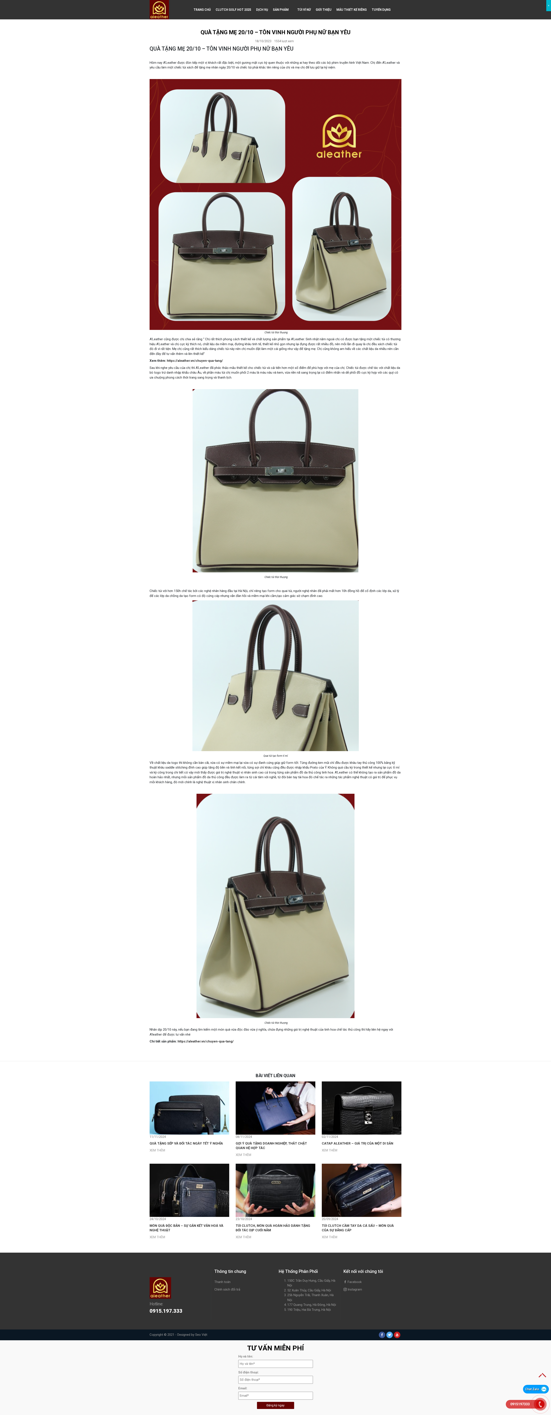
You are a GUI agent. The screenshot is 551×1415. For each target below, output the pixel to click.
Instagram (354, 1289)
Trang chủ (202, 9)
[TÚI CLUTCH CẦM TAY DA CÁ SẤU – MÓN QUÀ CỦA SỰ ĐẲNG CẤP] (361, 1190)
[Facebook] (382, 1335)
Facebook (354, 1282)
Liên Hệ (198, 29)
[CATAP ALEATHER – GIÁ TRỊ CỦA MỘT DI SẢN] (361, 1108)
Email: (242, 1388)
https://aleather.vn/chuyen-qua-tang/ (195, 361)
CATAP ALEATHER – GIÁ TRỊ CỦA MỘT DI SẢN (357, 1143)
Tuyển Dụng (381, 9)
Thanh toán (222, 1282)
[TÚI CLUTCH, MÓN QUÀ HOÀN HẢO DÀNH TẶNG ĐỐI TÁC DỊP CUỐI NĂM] (275, 1190)
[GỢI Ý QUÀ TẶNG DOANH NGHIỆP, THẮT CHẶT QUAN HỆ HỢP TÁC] (275, 1108)
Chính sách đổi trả (227, 1289)
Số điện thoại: (248, 1372)
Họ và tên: (245, 1356)
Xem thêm (157, 1150)
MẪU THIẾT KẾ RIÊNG (351, 9)
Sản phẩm (281, 9)
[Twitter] (389, 1335)
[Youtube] (397, 1335)
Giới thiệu (323, 9)
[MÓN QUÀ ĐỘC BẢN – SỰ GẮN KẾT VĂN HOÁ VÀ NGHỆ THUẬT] (189, 1190)
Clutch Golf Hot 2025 (233, 9)
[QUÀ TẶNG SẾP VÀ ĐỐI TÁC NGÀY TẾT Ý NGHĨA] (189, 1108)
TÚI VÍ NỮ (304, 9)
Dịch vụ (262, 9)
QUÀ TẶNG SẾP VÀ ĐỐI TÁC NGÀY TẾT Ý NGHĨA (186, 1143)
